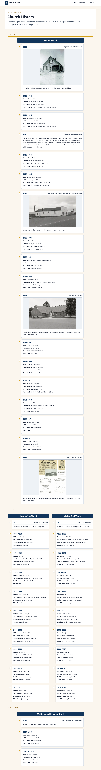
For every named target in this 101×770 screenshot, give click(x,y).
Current (82, 3)
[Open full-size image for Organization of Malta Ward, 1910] (52, 67)
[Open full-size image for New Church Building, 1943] (52, 313)
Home (74, 3)
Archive (91, 3)
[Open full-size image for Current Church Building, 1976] (52, 477)
